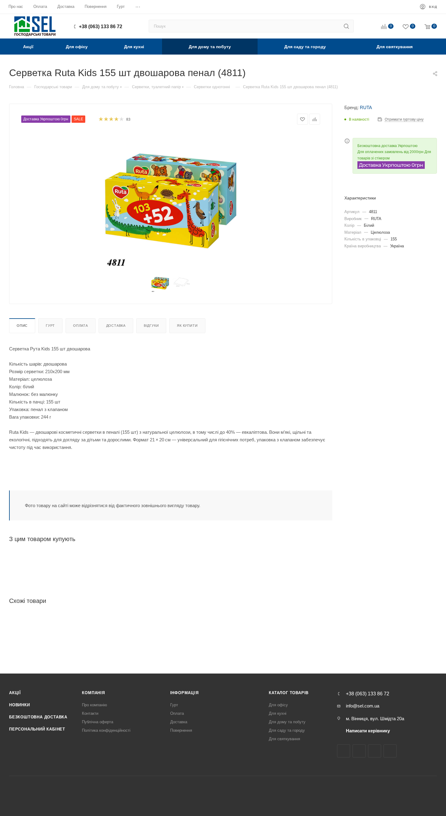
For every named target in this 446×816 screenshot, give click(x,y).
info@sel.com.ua (362, 705)
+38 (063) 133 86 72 (100, 26)
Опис (22, 325)
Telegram (374, 750)
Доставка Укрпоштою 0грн (45, 119)
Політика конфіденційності (106, 730)
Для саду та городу (287, 730)
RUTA (366, 107)
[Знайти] (346, 26)
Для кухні (277, 713)
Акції (15, 693)
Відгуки (151, 325)
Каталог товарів (289, 693)
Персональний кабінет (37, 729)
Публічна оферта (97, 722)
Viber (390, 750)
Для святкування (284, 739)
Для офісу (278, 705)
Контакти (90, 713)
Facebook (343, 750)
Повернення (181, 730)
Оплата (80, 325)
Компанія (93, 693)
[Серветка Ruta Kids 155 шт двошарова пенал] (171, 200)
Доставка (116, 325)
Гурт (50, 325)
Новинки (19, 705)
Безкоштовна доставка (38, 717)
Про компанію (94, 705)
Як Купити (187, 325)
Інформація (184, 693)
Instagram (359, 750)
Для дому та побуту (287, 722)
